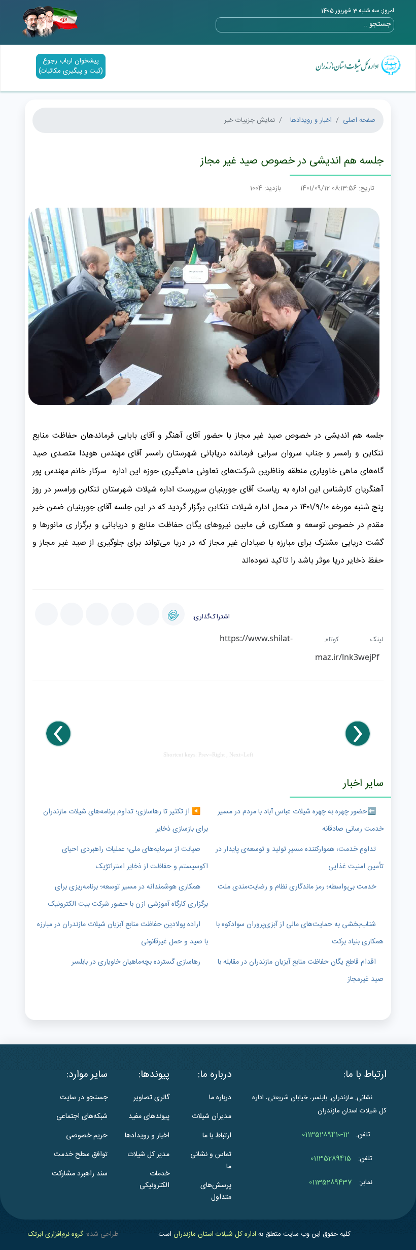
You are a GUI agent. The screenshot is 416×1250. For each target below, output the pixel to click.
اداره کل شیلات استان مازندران (215, 1234)
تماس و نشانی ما (210, 1160)
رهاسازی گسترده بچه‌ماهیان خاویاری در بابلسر (136, 962)
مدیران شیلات (211, 1116)
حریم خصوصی (87, 1136)
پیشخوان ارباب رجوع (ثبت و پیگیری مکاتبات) (71, 66)
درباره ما (220, 1098)
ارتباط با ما (216, 1136)
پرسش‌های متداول (215, 1191)
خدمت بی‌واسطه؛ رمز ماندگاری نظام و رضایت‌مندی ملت (297, 887)
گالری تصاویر (151, 1098)
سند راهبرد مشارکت (80, 1174)
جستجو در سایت (84, 1098)
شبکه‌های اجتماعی (82, 1116)
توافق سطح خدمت (81, 1154)
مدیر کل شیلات (148, 1154)
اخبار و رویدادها (311, 120)
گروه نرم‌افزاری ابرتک (55, 1234)
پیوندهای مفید (148, 1116)
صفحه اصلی (359, 120)
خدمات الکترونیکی (154, 1180)
